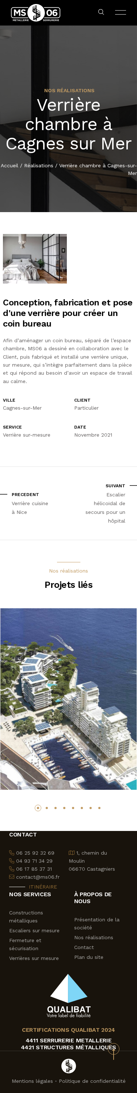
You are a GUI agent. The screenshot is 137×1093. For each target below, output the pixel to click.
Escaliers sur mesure (34, 930)
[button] (38, 808)
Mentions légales (32, 1081)
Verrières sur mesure (34, 958)
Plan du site (88, 957)
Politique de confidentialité (92, 1081)
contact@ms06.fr (38, 877)
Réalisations (38, 165)
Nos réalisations (93, 937)
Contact (84, 947)
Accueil (9, 165)
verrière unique (109, 357)
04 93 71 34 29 (34, 861)
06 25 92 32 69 (35, 853)
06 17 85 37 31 (34, 869)
